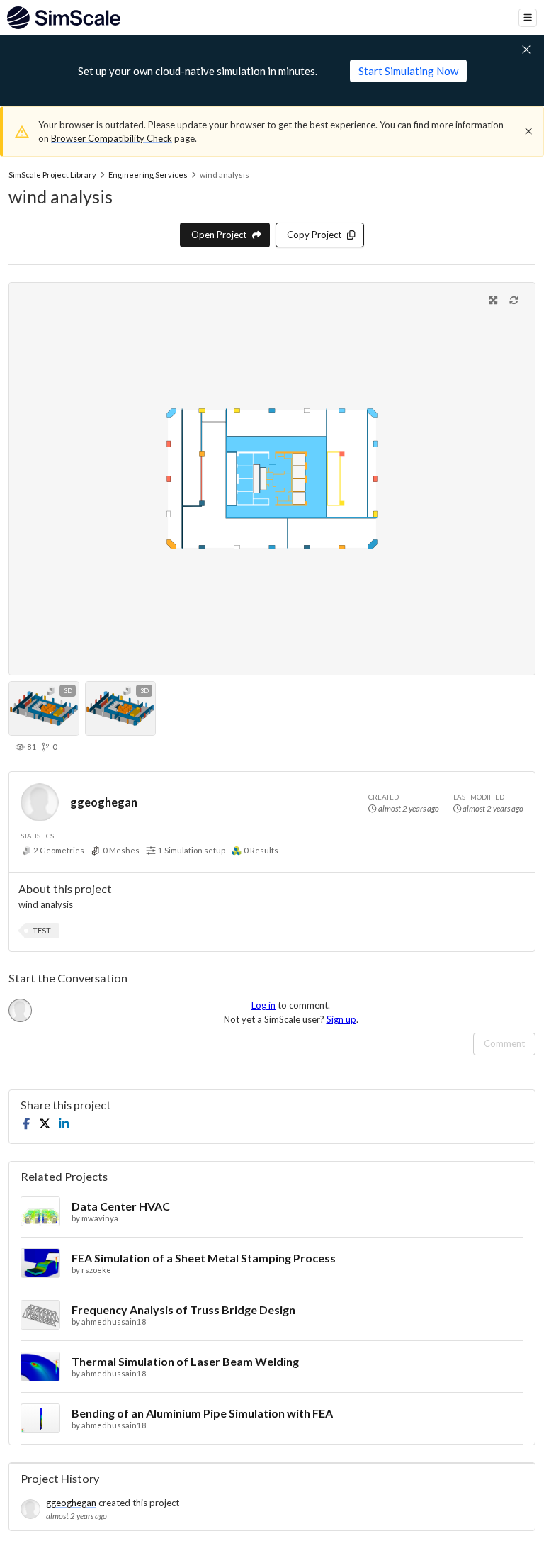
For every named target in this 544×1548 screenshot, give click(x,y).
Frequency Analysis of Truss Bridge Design (183, 1309)
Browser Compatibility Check (111, 138)
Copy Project (314, 234)
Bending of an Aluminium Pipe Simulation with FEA (202, 1413)
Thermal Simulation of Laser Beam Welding (185, 1361)
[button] (42, 930)
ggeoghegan (103, 802)
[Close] (528, 131)
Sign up (341, 1019)
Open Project (218, 234)
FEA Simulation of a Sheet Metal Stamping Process (204, 1257)
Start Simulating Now (408, 70)
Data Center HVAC (121, 1206)
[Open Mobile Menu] (527, 18)
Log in (263, 1005)
